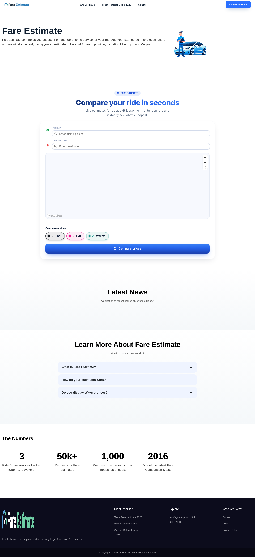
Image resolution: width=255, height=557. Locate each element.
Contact (142, 4)
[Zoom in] (205, 157)
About (226, 523)
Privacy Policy (230, 530)
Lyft (78, 236)
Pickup (57, 128)
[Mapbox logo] (54, 216)
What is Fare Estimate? (79, 367)
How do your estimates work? (84, 380)
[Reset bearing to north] (205, 167)
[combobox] (131, 134)
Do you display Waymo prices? (85, 392)
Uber (58, 236)
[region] (128, 186)
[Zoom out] (205, 162)
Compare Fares (238, 4)
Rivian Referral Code (125, 523)
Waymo (100, 236)
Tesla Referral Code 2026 (116, 4)
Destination (60, 140)
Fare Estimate (87, 4)
